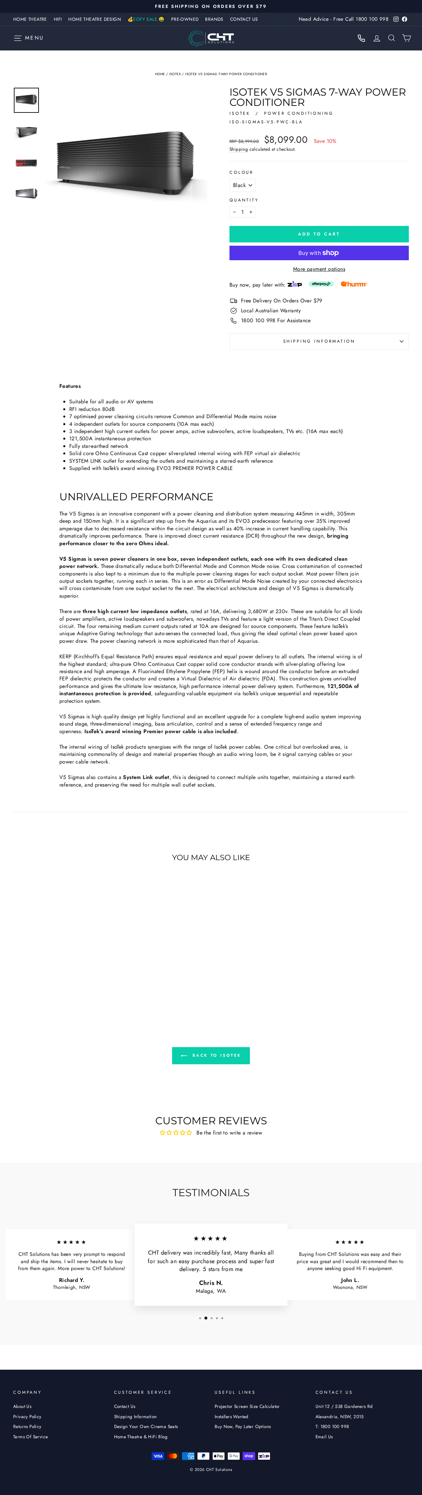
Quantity (244, 200)
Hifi (58, 19)
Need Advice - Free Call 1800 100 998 (343, 19)
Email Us (324, 1436)
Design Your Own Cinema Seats (146, 1426)
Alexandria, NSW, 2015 (340, 1416)
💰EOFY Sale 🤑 (146, 19)
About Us (22, 1406)
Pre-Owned (185, 19)
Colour (241, 172)
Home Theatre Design (94, 19)
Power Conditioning (298, 113)
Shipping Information (135, 1416)
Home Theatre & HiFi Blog (141, 1436)
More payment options (319, 269)
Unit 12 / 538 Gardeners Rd (344, 1406)
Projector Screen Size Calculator (247, 1406)
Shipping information (319, 341)
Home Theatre (30, 19)
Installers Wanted (232, 1416)
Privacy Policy (27, 1416)
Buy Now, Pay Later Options (243, 1426)
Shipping (238, 149)
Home (160, 74)
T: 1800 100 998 (332, 1426)
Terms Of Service (30, 1436)
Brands (214, 19)
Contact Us (244, 19)
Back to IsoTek (215, 1055)
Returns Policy (27, 1426)
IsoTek (175, 74)
